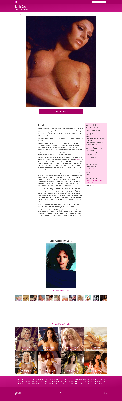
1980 (88, 381)
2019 (25, 379)
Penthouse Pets (84, 1)
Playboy (88, 180)
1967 (49, 383)
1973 (25, 383)
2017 (33, 379)
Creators (61, 1)
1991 (45, 381)
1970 (37, 383)
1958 (84, 383)
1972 (29, 383)
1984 (72, 381)
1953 (104, 383)
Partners (105, 394)
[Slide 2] (52, 286)
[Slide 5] (60, 286)
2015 (41, 379)
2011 (57, 379)
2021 (18, 379)
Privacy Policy (104, 389)
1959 (80, 383)
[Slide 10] (72, 286)
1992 (41, 381)
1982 (80, 381)
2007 (72, 379)
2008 (68, 379)
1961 (72, 383)
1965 (57, 383)
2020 (22, 379)
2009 (64, 379)
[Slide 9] (70, 286)
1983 (76, 381)
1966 (53, 383)
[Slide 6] (62, 286)
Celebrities (51, 1)
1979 (92, 381)
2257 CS (105, 393)
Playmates (21, 1)
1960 (76, 383)
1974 (21, 383)
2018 (29, 379)
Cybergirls (66, 1)
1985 (68, 381)
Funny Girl (78, 159)
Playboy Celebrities (23, 14)
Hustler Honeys (18, 392)
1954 (100, 383)
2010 (61, 379)
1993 (37, 381)
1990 (49, 381)
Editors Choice (39, 1)
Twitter (88, 182)
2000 (100, 379)
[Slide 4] (57, 286)
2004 (84, 379)
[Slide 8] (67, 286)
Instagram (101, 180)
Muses (78, 1)
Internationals (73, 1)
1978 (96, 381)
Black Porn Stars (18, 389)
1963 (64, 383)
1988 (57, 381)
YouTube (93, 182)
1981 (84, 381)
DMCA (105, 392)
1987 (61, 381)
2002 (92, 379)
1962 (68, 383)
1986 (64, 381)
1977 (100, 381)
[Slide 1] (50, 286)
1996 (25, 381)
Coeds (56, 1)
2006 (76, 379)
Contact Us (105, 395)
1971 (33, 383)
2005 (80, 379)
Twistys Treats (17, 394)
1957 (88, 383)
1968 (45, 383)
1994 (33, 381)
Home (16, 14)
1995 (29, 381)
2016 (37, 379)
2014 (45, 379)
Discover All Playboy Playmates (61, 324)
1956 (92, 383)
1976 (104, 381)
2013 (49, 379)
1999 (104, 379)
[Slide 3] (55, 286)
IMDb (96, 180)
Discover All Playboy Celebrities (61, 290)
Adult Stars (45, 1)
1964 (61, 383)
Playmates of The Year (29, 1)
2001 (96, 379)
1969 (41, 383)
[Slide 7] (65, 286)
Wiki (93, 180)
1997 (21, 381)
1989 (53, 381)
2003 (88, 379)
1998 (18, 381)
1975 (18, 383)
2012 (53, 379)
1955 (96, 383)
